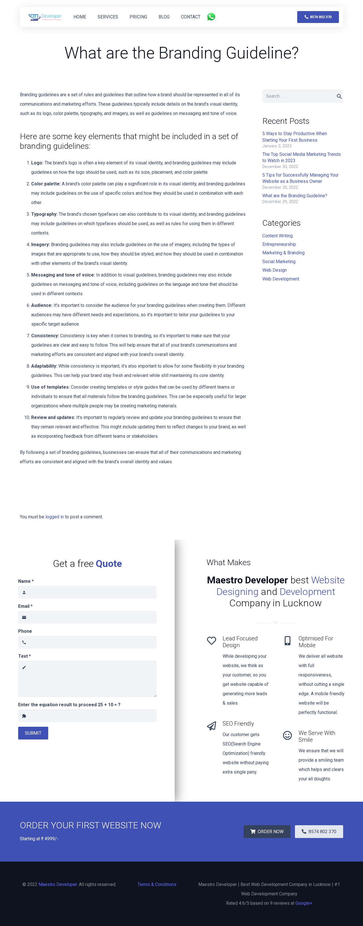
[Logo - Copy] (45, 17)
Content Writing (277, 235)
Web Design (274, 270)
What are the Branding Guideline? (294, 195)
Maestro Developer (58, 884)
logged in (54, 516)
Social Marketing (279, 261)
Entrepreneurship (279, 244)
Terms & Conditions (157, 884)
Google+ (304, 903)
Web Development (280, 279)
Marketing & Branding (283, 252)
